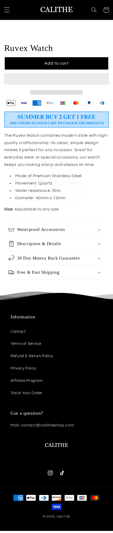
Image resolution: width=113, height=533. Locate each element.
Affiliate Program (27, 381)
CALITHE (63, 516)
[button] (56, 79)
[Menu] (7, 10)
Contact (18, 332)
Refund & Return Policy (32, 356)
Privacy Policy (23, 368)
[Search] (94, 10)
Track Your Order (26, 393)
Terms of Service (26, 344)
